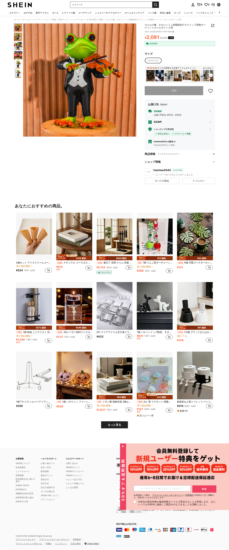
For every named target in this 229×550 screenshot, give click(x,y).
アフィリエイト (48, 499)
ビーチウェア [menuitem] (85, 12)
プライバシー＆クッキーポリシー (54, 539)
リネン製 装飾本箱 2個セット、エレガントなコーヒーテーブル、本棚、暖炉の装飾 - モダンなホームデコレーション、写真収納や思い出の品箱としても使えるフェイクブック (114, 401)
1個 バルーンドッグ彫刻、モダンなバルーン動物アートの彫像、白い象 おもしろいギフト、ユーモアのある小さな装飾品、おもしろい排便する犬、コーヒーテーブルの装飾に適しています (155, 332)
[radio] (153, 60)
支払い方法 (46, 467)
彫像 (101, 19)
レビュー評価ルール (75, 483)
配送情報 (45, 471)
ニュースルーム (23, 471)
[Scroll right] (219, 12)
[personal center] (193, 5)
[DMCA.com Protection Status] (127, 536)
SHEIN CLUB (22, 501)
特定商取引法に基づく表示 (26, 480)
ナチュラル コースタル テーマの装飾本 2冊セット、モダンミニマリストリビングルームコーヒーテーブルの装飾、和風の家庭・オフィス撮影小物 (74, 262)
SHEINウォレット (74, 475)
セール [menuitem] (55, 12)
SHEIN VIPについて (50, 495)
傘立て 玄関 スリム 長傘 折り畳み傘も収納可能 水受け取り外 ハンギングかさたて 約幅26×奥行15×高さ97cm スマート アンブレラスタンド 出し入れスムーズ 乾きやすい (114, 262)
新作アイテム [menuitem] (42, 12)
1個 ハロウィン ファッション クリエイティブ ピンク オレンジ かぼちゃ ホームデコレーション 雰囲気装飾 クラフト (74, 401)
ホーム (17, 19)
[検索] (155, 5)
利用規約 (77, 539)
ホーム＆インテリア (31, 19)
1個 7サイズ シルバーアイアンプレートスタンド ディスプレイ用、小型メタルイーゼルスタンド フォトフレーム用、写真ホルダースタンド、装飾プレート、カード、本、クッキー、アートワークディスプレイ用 (34, 401)
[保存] (210, 90)
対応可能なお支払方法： (127, 524)
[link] (199, 5)
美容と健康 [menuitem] (165, 12)
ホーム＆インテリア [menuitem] (134, 12)
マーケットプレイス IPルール (29, 543)
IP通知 (48, 543)
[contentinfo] (166, 530)
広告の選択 (76, 543)
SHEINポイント (73, 467)
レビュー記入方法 (74, 479)
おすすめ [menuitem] (28, 12)
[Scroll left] (215, 12)
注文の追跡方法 (48, 487)
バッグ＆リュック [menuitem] (204, 12)
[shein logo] (20, 4)
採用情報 (20, 475)
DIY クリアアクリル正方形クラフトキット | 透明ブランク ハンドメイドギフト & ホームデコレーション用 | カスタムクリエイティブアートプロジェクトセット (114, 332)
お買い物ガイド (48, 463)
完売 (174, 90)
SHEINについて (23, 463)
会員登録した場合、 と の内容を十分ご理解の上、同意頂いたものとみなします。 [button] (174, 496)
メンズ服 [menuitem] (152, 12)
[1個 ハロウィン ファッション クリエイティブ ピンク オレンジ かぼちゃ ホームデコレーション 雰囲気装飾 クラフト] (74, 375)
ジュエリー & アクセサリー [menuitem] (108, 12)
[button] (213, 5)
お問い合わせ (72, 463)
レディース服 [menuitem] (68, 12)
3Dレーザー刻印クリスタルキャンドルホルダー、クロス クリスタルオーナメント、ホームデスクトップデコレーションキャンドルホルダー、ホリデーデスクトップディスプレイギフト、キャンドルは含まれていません (74, 332)
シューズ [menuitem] (188, 12)
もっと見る (114, 424)
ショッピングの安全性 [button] (164, 129)
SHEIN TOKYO (22, 485)
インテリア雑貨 (49, 19)
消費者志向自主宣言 (25, 493)
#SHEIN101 (21, 489)
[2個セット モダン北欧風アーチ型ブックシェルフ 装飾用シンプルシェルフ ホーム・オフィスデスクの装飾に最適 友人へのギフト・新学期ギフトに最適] (178, 75)
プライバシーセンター (26, 539)
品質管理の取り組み (25, 497)
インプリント (61, 543)
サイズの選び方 (48, 491)
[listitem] (150, 75)
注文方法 (45, 483)
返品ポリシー (47, 475)
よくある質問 (72, 487)
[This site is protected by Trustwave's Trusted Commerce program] (118, 536)
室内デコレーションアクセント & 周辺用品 (77, 19)
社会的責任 (21, 467)
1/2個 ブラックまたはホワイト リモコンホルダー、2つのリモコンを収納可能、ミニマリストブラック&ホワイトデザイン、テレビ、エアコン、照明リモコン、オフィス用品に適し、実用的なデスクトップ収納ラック (195, 332)
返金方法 (45, 479)
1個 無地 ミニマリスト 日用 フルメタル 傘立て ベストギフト (34, 332)
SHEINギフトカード (75, 471)
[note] (74, 257)
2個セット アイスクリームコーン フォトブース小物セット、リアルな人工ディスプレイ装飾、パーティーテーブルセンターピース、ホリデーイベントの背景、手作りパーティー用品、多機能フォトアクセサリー (34, 262)
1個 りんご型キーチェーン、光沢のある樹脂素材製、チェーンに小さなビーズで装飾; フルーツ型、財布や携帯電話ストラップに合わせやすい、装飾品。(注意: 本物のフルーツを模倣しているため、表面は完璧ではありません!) (155, 262)
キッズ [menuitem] (177, 12)
